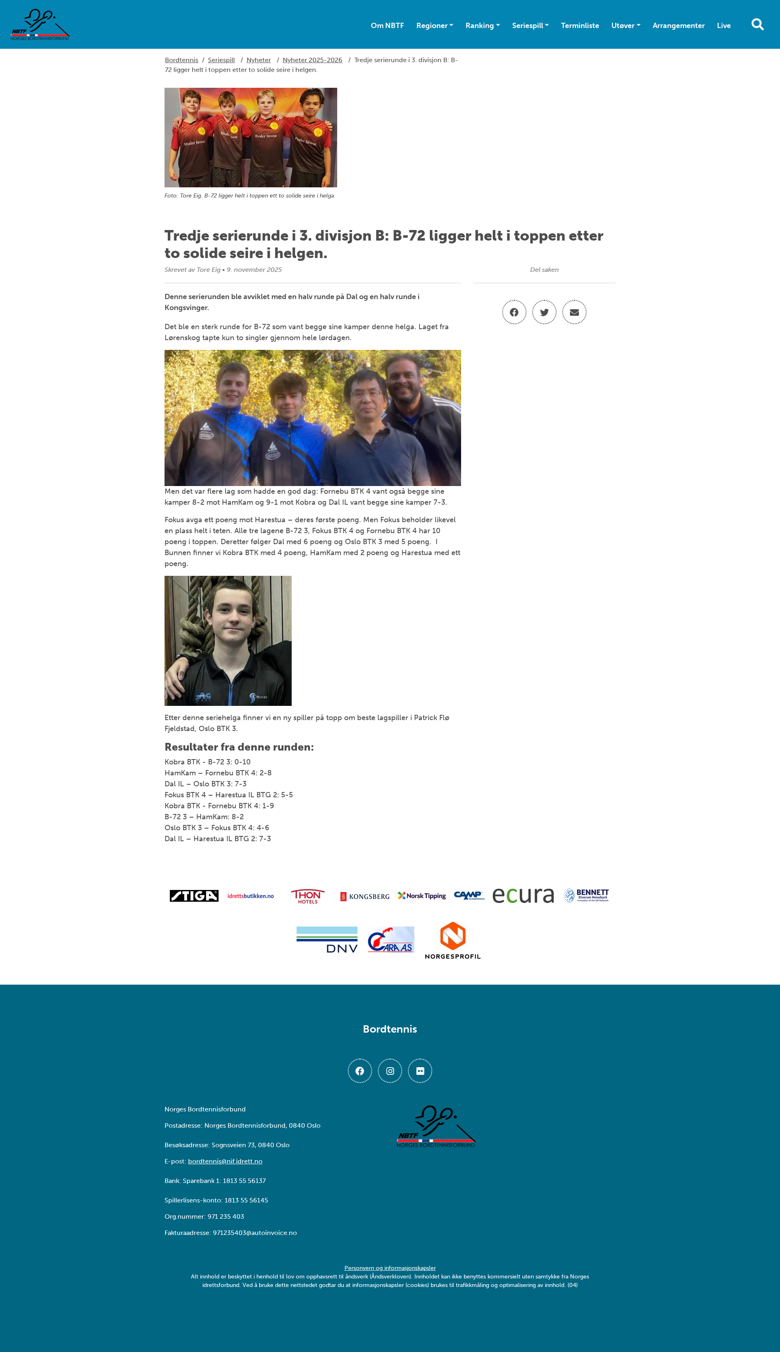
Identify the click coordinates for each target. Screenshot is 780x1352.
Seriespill (527, 25)
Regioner (432, 25)
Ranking (480, 25)
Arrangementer (679, 25)
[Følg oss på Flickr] (420, 1071)
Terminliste (580, 25)
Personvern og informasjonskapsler (390, 1268)
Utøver (623, 25)
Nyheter (259, 60)
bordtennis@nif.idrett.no (225, 1161)
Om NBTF (387, 25)
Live (724, 25)
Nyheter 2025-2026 (312, 60)
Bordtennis (181, 60)
